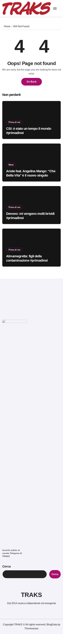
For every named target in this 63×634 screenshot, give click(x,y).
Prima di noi (14, 122)
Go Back (32, 81)
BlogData (52, 624)
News (11, 165)
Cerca (6, 566)
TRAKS (31, 594)
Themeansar (31, 628)
